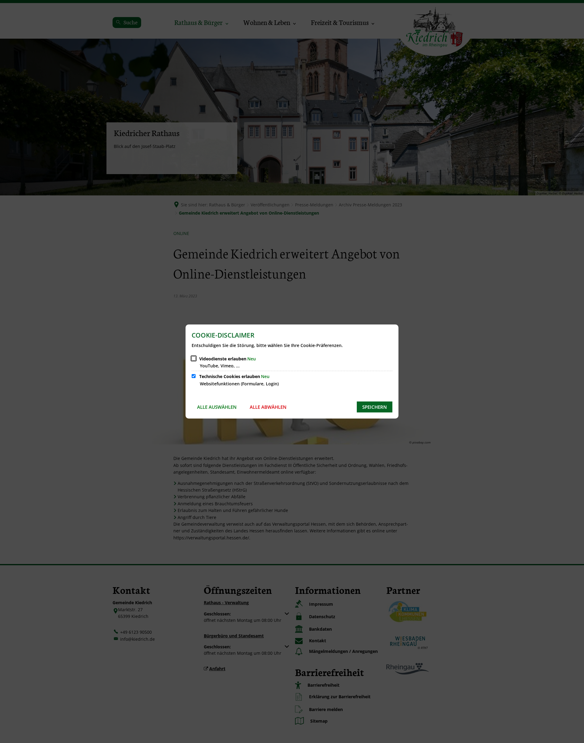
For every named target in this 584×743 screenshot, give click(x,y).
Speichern (374, 407)
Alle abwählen (268, 407)
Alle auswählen (217, 407)
